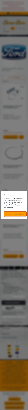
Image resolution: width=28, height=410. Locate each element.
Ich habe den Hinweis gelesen (15, 214)
